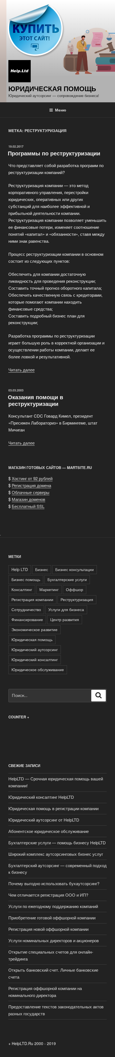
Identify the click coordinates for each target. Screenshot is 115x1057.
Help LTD (19, 569)
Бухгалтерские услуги (67, 579)
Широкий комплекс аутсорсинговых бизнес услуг (55, 854)
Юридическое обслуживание (37, 669)
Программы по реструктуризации (54, 153)
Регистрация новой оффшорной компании (48, 929)
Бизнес (41, 569)
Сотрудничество (26, 609)
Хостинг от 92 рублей (32, 478)
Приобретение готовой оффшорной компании (51, 917)
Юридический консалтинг (34, 659)
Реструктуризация (77, 599)
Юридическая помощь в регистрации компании (53, 808)
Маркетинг (49, 589)
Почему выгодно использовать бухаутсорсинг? (53, 883)
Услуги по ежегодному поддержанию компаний (53, 906)
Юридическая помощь (52, 88)
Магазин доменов (28, 499)
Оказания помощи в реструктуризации (35, 400)
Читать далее (21, 370)
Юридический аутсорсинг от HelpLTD (43, 820)
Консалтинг (21, 589)
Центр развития (64, 619)
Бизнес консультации (74, 569)
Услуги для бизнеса (66, 609)
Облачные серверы (30, 492)
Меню (60, 110)
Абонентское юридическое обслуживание (48, 831)
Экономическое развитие (34, 629)
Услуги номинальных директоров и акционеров (53, 940)
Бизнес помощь (25, 579)
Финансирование (27, 619)
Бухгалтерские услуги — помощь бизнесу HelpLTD (57, 842)
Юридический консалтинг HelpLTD (41, 797)
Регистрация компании (32, 599)
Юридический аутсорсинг (34, 649)
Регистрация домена (31, 485)
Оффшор (74, 589)
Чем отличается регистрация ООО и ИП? (48, 895)
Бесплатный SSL (28, 506)
